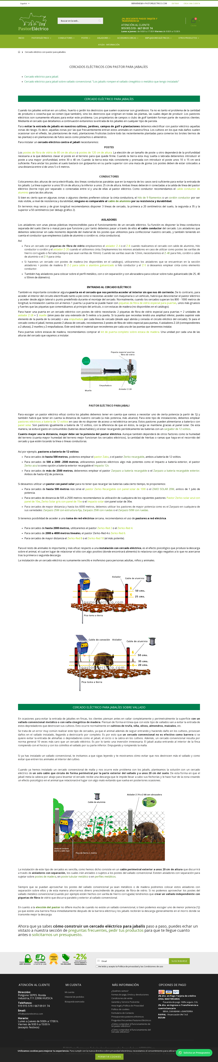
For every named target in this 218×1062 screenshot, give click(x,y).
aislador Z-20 (61, 249)
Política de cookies (120, 1009)
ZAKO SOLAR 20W (163, 489)
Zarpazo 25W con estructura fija (62, 510)
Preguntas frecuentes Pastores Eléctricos (131, 1020)
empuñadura (76, 319)
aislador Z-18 (25, 315)
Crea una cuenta (192, 3)
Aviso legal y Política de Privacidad (127, 1005)
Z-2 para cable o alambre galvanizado (90, 265)
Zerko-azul (31, 465)
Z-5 (144, 265)
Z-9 (46, 256)
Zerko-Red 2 (104, 528)
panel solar (24, 425)
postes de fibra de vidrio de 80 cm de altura (49, 152)
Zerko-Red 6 (118, 533)
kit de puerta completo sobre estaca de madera (130, 332)
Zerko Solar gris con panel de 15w (61, 501)
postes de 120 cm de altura (95, 152)
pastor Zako (101, 457)
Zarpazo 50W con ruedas (133, 510)
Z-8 (128, 246)
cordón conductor (179, 197)
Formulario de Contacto (122, 1012)
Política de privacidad (128, 966)
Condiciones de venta (121, 998)
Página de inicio (19, 53)
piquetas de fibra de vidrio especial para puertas (147, 303)
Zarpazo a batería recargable (129, 470)
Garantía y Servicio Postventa (125, 1001)
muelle (43, 315)
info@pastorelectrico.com (30, 1013)
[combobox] (80, 21)
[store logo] (33, 20)
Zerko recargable (134, 457)
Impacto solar (95, 501)
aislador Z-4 (113, 246)
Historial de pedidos (74, 996)
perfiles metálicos (105, 876)
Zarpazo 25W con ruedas (98, 510)
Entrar (175, 3)
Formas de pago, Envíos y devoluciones (130, 994)
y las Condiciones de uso (151, 966)
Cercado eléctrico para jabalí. (41, 76)
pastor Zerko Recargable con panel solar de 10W (115, 489)
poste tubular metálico (74, 876)
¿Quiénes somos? (119, 990)
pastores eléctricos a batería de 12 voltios (43, 421)
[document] (109, 1054)
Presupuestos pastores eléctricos (127, 1016)
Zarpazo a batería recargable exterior (176, 470)
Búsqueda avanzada (74, 1001)
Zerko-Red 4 (125, 528)
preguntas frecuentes (87, 930)
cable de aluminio (119, 201)
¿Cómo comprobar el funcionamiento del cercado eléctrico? (131, 1030)
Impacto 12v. (101, 465)
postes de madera (45, 876)
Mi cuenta (69, 992)
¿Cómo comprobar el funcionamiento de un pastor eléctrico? (130, 1025)
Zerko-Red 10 (96, 538)
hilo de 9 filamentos (150, 197)
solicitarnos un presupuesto (56, 934)
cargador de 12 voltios (177, 429)
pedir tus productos (126, 930)
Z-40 (167, 253)
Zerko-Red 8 (75, 538)
